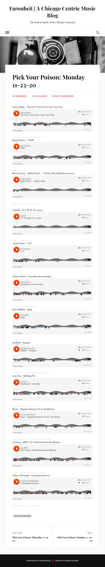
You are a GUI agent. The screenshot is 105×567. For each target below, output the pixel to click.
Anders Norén (71, 561)
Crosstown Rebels (18, 439)
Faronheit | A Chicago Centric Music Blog (52, 12)
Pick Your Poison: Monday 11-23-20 (48, 81)
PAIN (23, 170)
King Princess (16, 170)
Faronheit (21, 96)
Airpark (14, 240)
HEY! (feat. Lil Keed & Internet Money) (32, 472)
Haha (22, 340)
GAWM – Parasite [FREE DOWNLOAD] (37, 373)
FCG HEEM (16, 340)
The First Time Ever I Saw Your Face (33, 137)
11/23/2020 (41, 96)
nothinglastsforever (35, 505)
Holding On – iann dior (26, 406)
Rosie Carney (16, 203)
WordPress (44, 561)
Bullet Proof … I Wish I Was (31, 203)
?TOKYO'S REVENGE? (19, 505)
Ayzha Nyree (16, 273)
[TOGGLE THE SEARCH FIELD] (98, 32)
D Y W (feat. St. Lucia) (25, 240)
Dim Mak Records (17, 373)
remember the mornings (29, 306)
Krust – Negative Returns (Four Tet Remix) (38, 439)
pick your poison (64, 96)
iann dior (15, 406)
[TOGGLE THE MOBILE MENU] (7, 32)
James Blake (16, 137)
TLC (23, 273)
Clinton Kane (16, 306)
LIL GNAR (15, 472)
